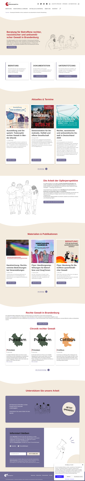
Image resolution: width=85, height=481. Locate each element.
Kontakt (55, 8)
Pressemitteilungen (24, 446)
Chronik (11, 316)
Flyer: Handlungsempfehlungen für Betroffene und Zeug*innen (41, 267)
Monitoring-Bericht (31, 318)
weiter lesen (11, 159)
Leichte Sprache (56, 3)
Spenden (64, 3)
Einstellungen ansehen (78, 476)
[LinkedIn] (50, 4)
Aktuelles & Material (36, 8)
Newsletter (14, 446)
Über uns (48, 8)
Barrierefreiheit (45, 475)
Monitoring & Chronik (20, 8)
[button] (82, 464)
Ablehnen (68, 476)
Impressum (33, 475)
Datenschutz (38, 475)
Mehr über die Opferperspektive (54, 201)
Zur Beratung (72, 3)
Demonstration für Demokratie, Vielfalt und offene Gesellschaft (41, 133)
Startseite (7, 12)
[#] (60, 9)
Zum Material (68, 76)
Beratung (8, 8)
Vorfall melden (42, 323)
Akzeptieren (59, 476)
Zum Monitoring (40, 76)
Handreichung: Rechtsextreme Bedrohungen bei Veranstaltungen (17, 267)
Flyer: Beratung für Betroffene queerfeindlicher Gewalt (67, 267)
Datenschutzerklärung (13, 460)
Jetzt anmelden (33, 453)
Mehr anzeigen (9, 361)
